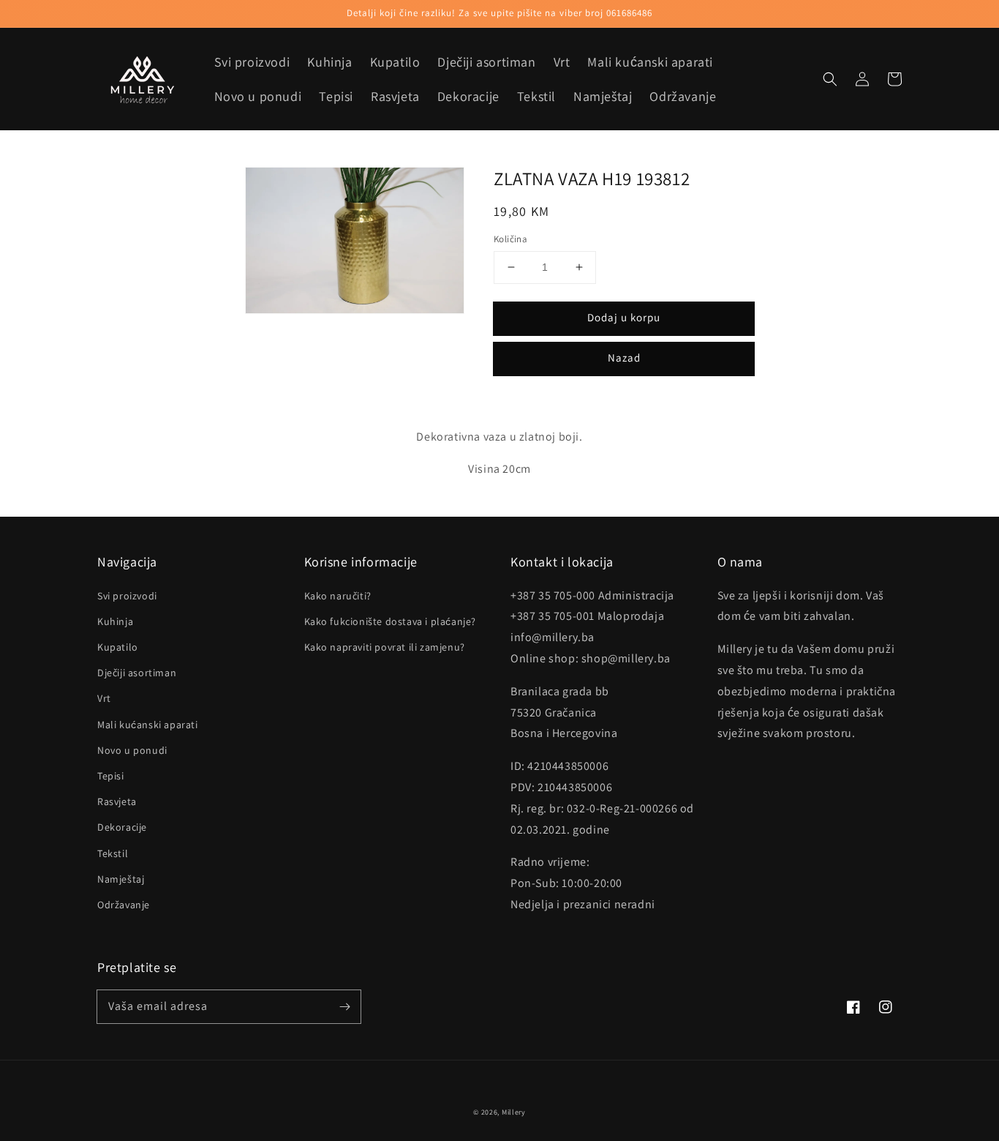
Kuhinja (115, 621)
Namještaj (120, 879)
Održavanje (123, 904)
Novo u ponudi (132, 750)
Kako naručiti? (338, 595)
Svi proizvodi (127, 595)
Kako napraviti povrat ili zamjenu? (384, 647)
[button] (830, 79)
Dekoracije (122, 827)
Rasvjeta (117, 801)
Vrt (104, 698)
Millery (514, 1112)
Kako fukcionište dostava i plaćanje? (390, 621)
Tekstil (112, 853)
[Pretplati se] (344, 1006)
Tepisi (110, 775)
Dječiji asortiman (136, 672)
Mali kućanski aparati (147, 724)
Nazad (624, 357)
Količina (510, 239)
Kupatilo (117, 647)
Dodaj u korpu (623, 317)
